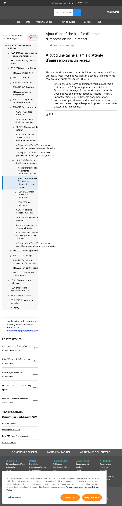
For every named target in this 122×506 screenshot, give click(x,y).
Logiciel (79, 467)
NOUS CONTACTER (58, 452)
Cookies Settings (14, 497)
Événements (104, 467)
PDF (51, 114)
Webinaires (57, 464)
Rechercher (77, 12)
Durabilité (103, 470)
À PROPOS (105, 461)
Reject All (70, 497)
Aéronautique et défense (15, 464)
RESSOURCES (60, 461)
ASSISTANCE (82, 461)
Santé (78, 470)
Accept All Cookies (92, 497)
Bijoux (8, 470)
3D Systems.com (59, 3)
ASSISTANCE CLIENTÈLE (95, 452)
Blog (55, 470)
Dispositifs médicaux (37, 467)
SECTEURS (11, 461)
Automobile (10, 467)
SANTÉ (32, 461)
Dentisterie (33, 464)
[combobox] (67, 12)
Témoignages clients (61, 467)
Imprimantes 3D (82, 464)
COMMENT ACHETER (24, 452)
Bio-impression (35, 470)
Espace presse (105, 464)
